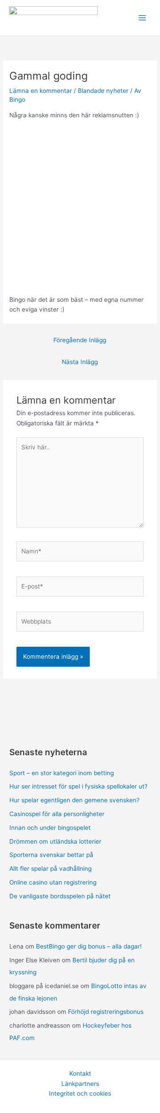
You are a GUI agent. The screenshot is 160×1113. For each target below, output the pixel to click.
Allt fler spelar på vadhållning (50, 868)
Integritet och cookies (80, 1093)
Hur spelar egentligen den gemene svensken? (74, 800)
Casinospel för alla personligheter (56, 813)
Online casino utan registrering (52, 882)
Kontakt (80, 1073)
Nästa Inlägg (80, 361)
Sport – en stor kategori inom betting (61, 773)
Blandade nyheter (103, 90)
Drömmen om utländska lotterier (55, 841)
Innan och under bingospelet (50, 827)
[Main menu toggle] (142, 18)
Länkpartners (80, 1083)
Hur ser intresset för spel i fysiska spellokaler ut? (78, 786)
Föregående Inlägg (79, 340)
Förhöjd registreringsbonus (106, 1011)
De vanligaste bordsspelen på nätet (60, 896)
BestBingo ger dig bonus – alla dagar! (89, 946)
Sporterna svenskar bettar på (51, 854)
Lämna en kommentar (40, 90)
